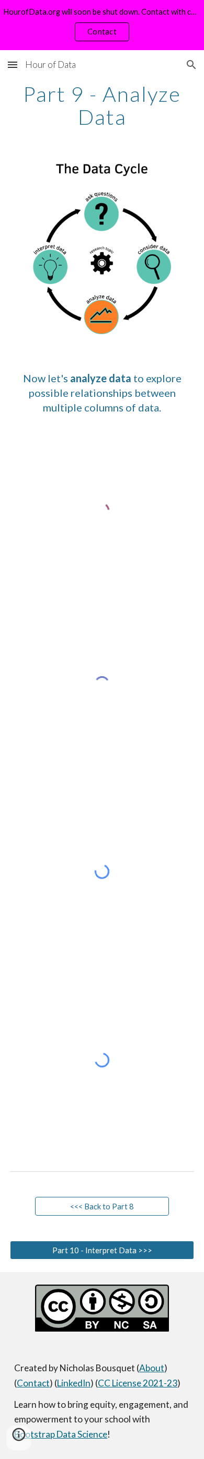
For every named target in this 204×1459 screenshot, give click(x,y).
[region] (102, 25)
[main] (102, 105)
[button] (12, 64)
